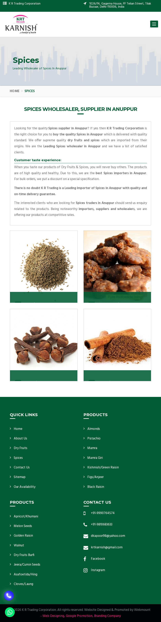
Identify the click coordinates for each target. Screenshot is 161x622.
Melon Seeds (23, 526)
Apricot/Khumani (26, 516)
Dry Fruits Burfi (24, 555)
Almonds (93, 429)
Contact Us (22, 467)
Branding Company (107, 616)
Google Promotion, (79, 616)
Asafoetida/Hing (25, 574)
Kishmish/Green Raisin (103, 467)
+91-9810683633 (101, 524)
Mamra (92, 448)
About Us (20, 438)
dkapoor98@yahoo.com (108, 536)
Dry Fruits (20, 448)
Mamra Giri (95, 458)
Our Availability (24, 487)
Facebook (98, 558)
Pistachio (94, 438)
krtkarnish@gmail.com (107, 547)
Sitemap (20, 477)
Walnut (19, 545)
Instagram (98, 570)
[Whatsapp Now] (10, 612)
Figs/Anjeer (95, 477)
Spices (18, 458)
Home (14, 91)
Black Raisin (95, 487)
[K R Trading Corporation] (21, 24)
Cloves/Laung (23, 584)
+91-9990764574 (103, 513)
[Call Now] (9, 597)
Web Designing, (53, 616)
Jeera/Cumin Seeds (27, 564)
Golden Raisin (23, 535)
